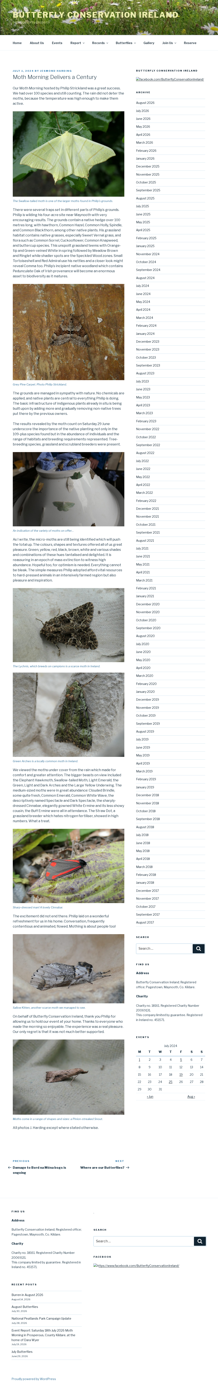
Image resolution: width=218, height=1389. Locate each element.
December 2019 (147, 699)
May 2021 (142, 564)
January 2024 (145, 333)
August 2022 (145, 453)
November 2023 (147, 349)
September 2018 (148, 819)
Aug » (191, 1096)
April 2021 (143, 572)
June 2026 (143, 118)
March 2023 (144, 413)
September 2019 (148, 723)
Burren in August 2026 (27, 1295)
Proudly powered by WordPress (33, 1379)
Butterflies (124, 43)
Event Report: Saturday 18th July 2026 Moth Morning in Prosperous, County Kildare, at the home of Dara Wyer (43, 1335)
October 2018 (146, 811)
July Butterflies (22, 1351)
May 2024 (143, 302)
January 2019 (145, 787)
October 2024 (146, 262)
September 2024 (148, 270)
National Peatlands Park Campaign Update (41, 1318)
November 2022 (147, 429)
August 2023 (145, 373)
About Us (37, 43)
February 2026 (146, 150)
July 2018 (142, 835)
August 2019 (145, 731)
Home (17, 43)
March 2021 (144, 580)
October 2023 (146, 357)
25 (170, 1082)
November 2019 (147, 707)
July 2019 (142, 739)
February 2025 (146, 238)
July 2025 (142, 206)
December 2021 (147, 508)
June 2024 (143, 294)
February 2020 (146, 684)
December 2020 (148, 604)
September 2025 (148, 190)
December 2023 (147, 341)
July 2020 (142, 644)
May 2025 (143, 222)
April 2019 (143, 763)
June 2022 (143, 469)
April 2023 (143, 405)
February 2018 (146, 874)
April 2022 (143, 485)
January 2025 (145, 246)
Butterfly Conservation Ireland (96, 15)
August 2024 (145, 278)
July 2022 (142, 461)
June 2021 (143, 556)
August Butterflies (24, 1307)
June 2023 (143, 389)
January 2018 (145, 882)
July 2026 (142, 111)
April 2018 (143, 859)
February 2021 (146, 588)
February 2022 (146, 501)
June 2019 (143, 747)
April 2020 (143, 668)
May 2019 (143, 755)
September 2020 (148, 628)
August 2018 (145, 827)
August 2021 (145, 540)
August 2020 (145, 636)
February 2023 (146, 421)
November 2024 (147, 254)
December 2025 (147, 166)
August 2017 (145, 922)
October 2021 (145, 524)
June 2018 (143, 843)
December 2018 (147, 795)
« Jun (150, 1096)
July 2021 (142, 548)
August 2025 (145, 198)
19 (181, 1074)
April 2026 (143, 134)
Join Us (167, 43)
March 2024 (144, 317)
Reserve (190, 43)
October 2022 (146, 437)
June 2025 (143, 214)
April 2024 (143, 309)
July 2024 (142, 286)
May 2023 (143, 397)
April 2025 (143, 230)
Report (75, 43)
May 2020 (143, 660)
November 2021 (147, 516)
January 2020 (145, 691)
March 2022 (144, 492)
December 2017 (147, 890)
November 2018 (147, 803)
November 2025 (147, 174)
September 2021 (148, 532)
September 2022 (148, 445)
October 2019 (146, 715)
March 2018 (144, 867)
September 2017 (148, 914)
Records (98, 43)
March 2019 (144, 771)
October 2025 (146, 182)
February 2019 (146, 779)
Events (57, 43)
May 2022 (143, 477)
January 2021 (145, 596)
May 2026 (143, 126)
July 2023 (142, 381)
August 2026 (145, 103)
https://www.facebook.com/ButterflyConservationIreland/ (138, 1265)
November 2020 (148, 612)
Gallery (148, 43)
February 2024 (146, 325)
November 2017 (147, 898)
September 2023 (148, 365)
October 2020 (146, 620)
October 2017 (145, 906)
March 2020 (144, 675)
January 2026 (145, 158)
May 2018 (143, 851)
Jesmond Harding (56, 70)
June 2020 (143, 652)
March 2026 (144, 142)
